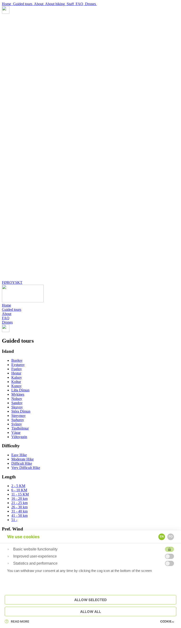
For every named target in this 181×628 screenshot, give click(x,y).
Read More (20, 621)
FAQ (80, 4)
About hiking (56, 4)
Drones (91, 4)
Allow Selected (90, 600)
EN (162, 536)
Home (7, 4)
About (39, 4)
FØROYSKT (12, 282)
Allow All (90, 611)
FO (171, 536)
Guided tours (23, 4)
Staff (71, 4)
